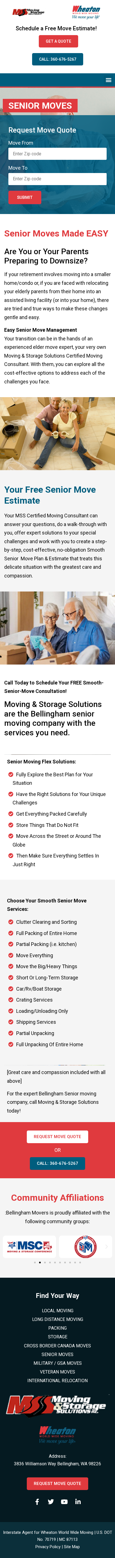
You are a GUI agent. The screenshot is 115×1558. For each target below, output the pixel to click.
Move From (20, 142)
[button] (108, 80)
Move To (17, 167)
